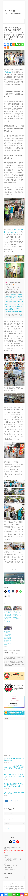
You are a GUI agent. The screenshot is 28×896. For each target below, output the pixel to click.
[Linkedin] (11, 44)
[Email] (19, 44)
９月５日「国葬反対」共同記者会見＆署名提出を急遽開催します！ (13, 657)
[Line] (16, 44)
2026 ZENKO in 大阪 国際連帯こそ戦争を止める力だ (14, 759)
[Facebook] (5, 44)
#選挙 (14, 302)
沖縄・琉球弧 (20, 654)
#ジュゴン (18, 304)
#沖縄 (10, 302)
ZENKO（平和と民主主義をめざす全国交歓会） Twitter (13, 884)
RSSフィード (6, 828)
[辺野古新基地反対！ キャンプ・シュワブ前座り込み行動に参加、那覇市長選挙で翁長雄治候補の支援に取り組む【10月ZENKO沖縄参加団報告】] (8, 628)
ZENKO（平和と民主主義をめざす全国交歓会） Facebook (11, 884)
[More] (8, 47)
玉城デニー (8, 72)
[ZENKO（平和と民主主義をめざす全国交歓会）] (13, 12)
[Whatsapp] (22, 44)
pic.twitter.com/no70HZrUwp (13, 311)
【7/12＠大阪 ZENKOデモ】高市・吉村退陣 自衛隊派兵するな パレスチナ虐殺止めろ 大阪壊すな (14, 785)
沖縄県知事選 (12, 650)
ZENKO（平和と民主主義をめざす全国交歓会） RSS (17, 884)
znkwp (6, 652)
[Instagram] (5, 47)
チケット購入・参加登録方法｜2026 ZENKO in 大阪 (14, 793)
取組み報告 (14, 654)
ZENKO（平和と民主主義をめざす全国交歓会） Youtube (15, 884)
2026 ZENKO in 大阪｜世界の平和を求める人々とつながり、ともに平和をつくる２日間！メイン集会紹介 (14, 767)
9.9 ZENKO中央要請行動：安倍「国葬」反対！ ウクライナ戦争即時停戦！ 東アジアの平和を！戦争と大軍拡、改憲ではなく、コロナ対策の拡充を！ (14, 663)
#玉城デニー (15, 294)
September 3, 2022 (18, 315)
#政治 (18, 302)
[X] (10, 841)
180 (17, 801)
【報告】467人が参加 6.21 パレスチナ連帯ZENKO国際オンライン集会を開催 (14, 776)
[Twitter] (8, 44)
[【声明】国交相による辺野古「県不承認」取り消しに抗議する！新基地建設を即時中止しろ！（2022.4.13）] (8, 608)
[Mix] (13, 44)
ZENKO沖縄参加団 (8, 654)
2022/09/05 (11, 652)
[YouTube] (17, 841)
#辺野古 (11, 309)
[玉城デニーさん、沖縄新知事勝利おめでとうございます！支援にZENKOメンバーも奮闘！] (17, 608)
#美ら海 (13, 306)
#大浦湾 (16, 309)
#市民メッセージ (12, 299)
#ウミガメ (12, 304)
